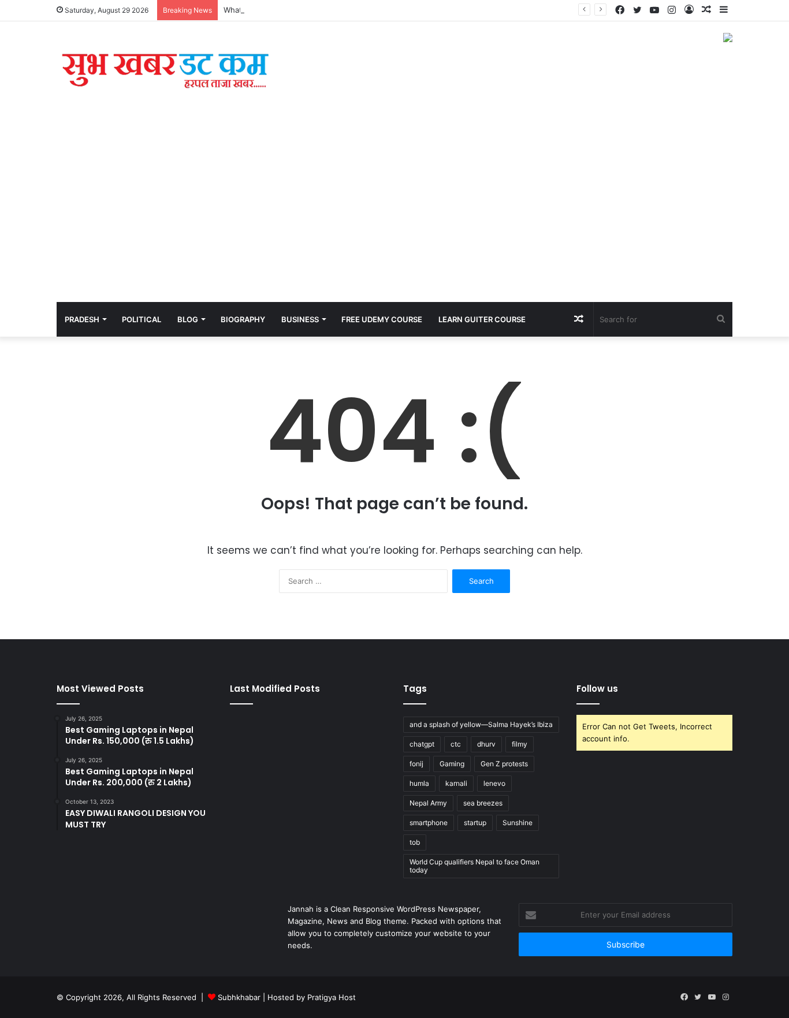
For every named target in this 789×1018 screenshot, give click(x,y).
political (141, 319)
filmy (519, 744)
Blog (187, 319)
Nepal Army (428, 803)
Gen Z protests (504, 763)
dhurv (486, 744)
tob (415, 842)
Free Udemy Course (381, 319)
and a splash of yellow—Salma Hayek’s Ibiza (481, 724)
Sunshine (518, 822)
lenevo (494, 783)
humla (419, 783)
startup (475, 822)
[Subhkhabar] (163, 75)
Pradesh (82, 319)
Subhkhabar (240, 997)
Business (300, 319)
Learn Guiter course (482, 319)
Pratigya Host (331, 997)
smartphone (429, 822)
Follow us (597, 689)
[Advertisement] (394, 215)
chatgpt (422, 744)
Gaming (452, 763)
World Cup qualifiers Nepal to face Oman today (474, 865)
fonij (416, 763)
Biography (243, 319)
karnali (456, 783)
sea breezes (483, 803)
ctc (456, 744)
